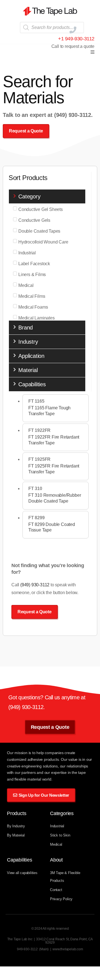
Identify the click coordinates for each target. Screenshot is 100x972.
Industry (28, 342)
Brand (25, 327)
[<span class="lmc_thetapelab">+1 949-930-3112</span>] (72, 29)
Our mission (18, 752)
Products (16, 813)
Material (28, 370)
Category (29, 196)
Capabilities (32, 384)
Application (31, 356)
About (56, 860)
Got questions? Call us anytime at (46, 697)
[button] (92, 52)
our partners (26, 772)
